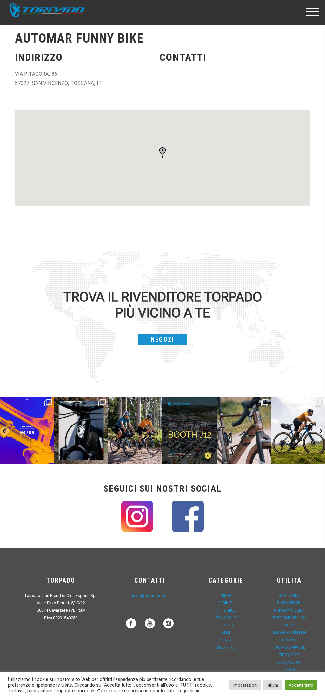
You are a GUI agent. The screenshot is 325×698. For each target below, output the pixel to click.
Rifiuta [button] (272, 685)
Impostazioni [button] (245, 685)
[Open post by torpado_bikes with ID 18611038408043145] (189, 430)
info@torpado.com (150, 595)
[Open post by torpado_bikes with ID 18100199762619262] (27, 430)
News (289, 669)
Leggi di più (189, 691)
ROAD (225, 640)
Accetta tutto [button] (301, 685)
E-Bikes (225, 602)
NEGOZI (162, 339)
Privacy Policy (289, 610)
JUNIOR (226, 625)
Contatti (289, 640)
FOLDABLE (226, 617)
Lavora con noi (289, 632)
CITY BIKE (226, 610)
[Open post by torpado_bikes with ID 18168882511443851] (81, 430)
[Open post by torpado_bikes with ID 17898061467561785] (135, 430)
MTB (226, 632)
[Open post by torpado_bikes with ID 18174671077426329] (298, 430)
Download (289, 662)
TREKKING (225, 647)
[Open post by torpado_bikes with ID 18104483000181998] (244, 430)
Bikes (226, 595)
